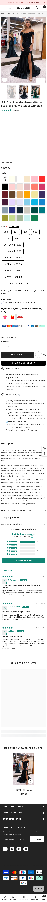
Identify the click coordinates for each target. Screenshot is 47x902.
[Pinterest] (18, 849)
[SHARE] (44, 355)
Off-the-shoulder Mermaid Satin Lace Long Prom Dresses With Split (23, 790)
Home (3, 14)
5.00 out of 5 (30, 534)
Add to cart (18, 354)
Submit (37, 839)
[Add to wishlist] (38, 354)
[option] (23, 50)
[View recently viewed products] (44, 448)
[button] (38, 80)
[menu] (2, 7)
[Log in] (36, 7)
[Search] (10, 7)
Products (11, 14)
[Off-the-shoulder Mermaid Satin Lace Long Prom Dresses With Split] (23, 769)
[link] (23, 731)
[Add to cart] (30, 781)
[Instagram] (12, 849)
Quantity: (5, 342)
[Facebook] (5, 849)
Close (45, 2)
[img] (7, 577)
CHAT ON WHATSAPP (23, 363)
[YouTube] (25, 849)
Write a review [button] (23, 560)
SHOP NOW (33, 2)
